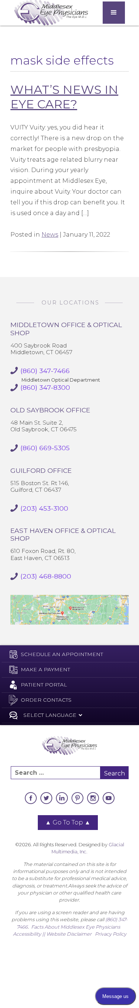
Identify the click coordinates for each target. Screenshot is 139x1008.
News (50, 234)
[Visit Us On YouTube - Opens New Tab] (109, 798)
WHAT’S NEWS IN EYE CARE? (64, 96)
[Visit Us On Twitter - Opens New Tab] (46, 798)
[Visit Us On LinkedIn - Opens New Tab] (62, 798)
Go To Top (67, 822)
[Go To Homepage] (51, 13)
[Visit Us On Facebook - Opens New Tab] (31, 798)
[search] (55, 772)
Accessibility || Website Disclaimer (52, 934)
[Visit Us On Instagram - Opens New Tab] (93, 798)
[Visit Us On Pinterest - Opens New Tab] (77, 798)
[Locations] (69, 610)
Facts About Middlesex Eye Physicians (75, 927)
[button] (114, 12)
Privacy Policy (110, 934)
